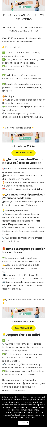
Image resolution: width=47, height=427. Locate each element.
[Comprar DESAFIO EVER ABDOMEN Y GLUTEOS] (23, 137)
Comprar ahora (23, 153)
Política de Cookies (27, 417)
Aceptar (23, 422)
